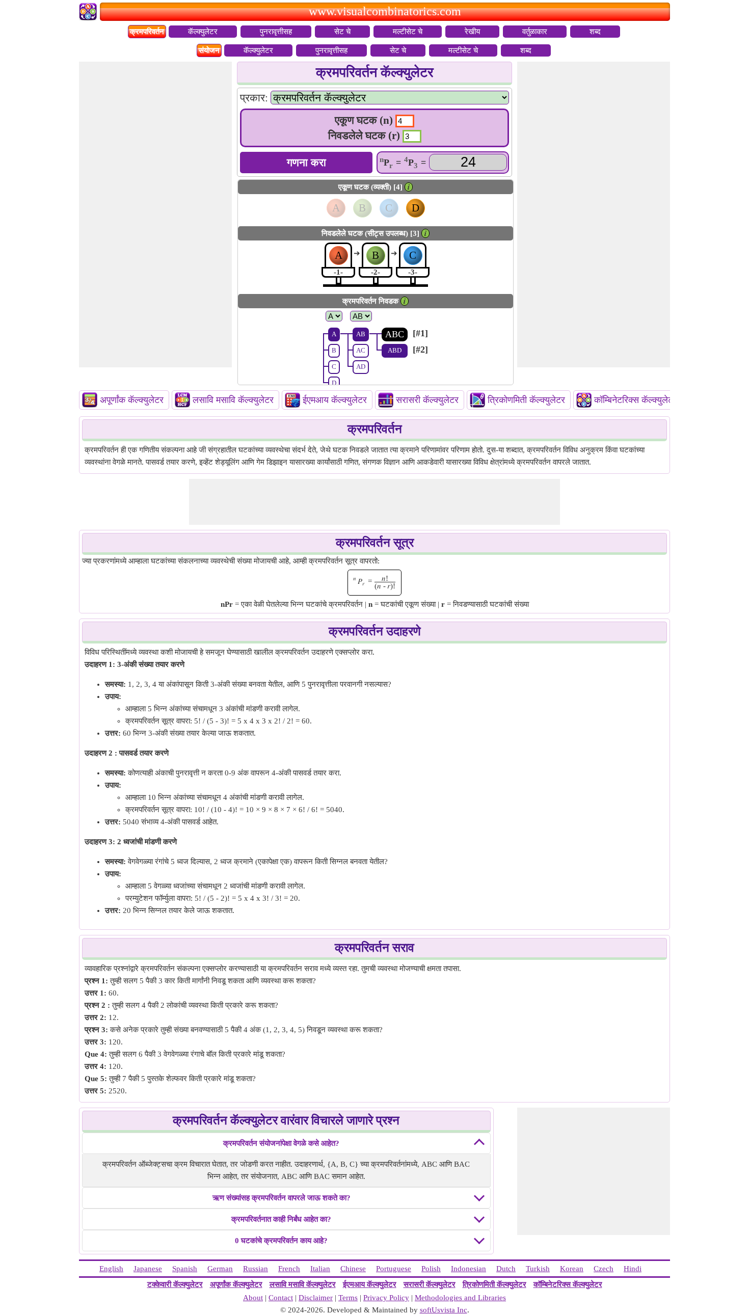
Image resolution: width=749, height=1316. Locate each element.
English (111, 1269)
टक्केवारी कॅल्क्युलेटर (175, 1284)
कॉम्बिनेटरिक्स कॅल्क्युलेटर (635, 400)
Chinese (353, 1269)
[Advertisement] (155, 214)
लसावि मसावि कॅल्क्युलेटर (233, 400)
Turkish (538, 1269)
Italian (320, 1269)
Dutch (506, 1269)
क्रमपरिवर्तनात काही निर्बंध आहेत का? (281, 1219)
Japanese (147, 1269)
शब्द (595, 32)
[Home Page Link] (89, 18)
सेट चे (342, 32)
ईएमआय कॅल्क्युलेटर (335, 400)
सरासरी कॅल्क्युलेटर (427, 400)
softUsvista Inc (443, 1310)
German (220, 1269)
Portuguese (393, 1269)
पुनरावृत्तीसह (276, 32)
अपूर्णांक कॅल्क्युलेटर (132, 400)
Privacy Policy (386, 1298)
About (253, 1298)
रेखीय (472, 32)
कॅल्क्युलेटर (203, 32)
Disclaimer (316, 1298)
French (289, 1269)
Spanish (184, 1269)
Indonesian (468, 1269)
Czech (603, 1269)
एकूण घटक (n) (364, 120)
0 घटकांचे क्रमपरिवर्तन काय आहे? (281, 1241)
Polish (431, 1269)
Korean (571, 1269)
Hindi (632, 1269)
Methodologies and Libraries (460, 1298)
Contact (281, 1298)
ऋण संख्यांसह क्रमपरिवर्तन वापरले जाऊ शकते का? (281, 1198)
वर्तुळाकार (534, 32)
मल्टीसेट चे (407, 32)
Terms (348, 1298)
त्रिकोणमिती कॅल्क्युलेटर (526, 400)
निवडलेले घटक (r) (364, 135)
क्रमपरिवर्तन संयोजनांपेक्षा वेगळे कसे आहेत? (281, 1143)
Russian (255, 1269)
